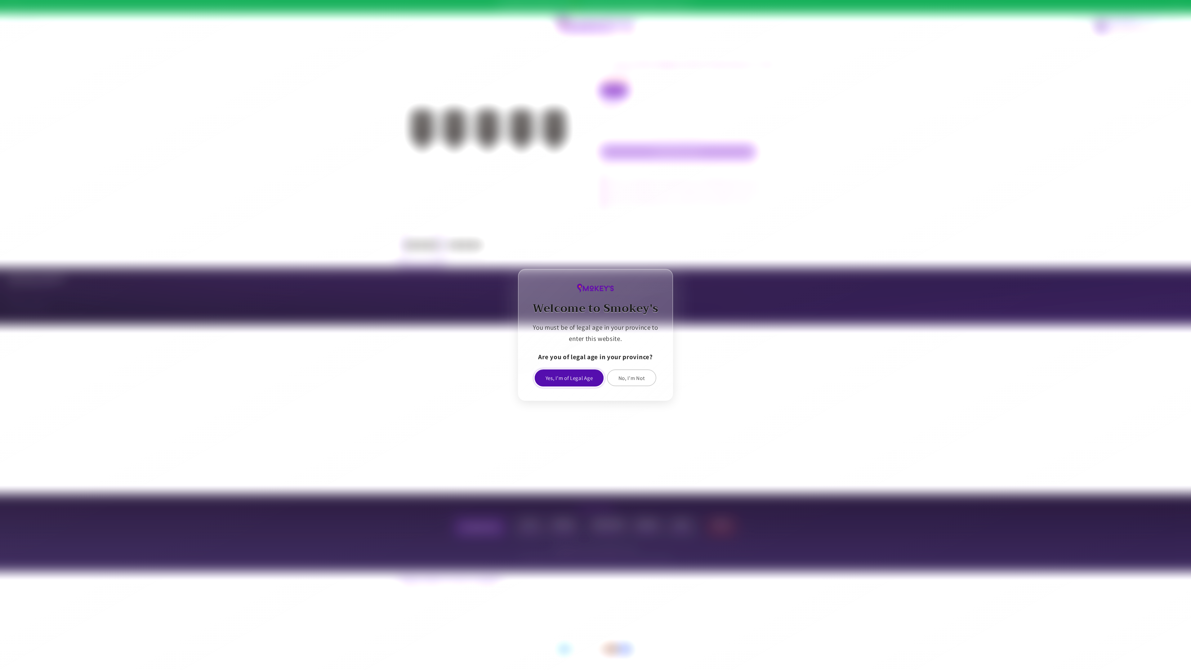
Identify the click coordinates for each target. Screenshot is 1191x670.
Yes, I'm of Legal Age (569, 378)
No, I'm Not (631, 378)
